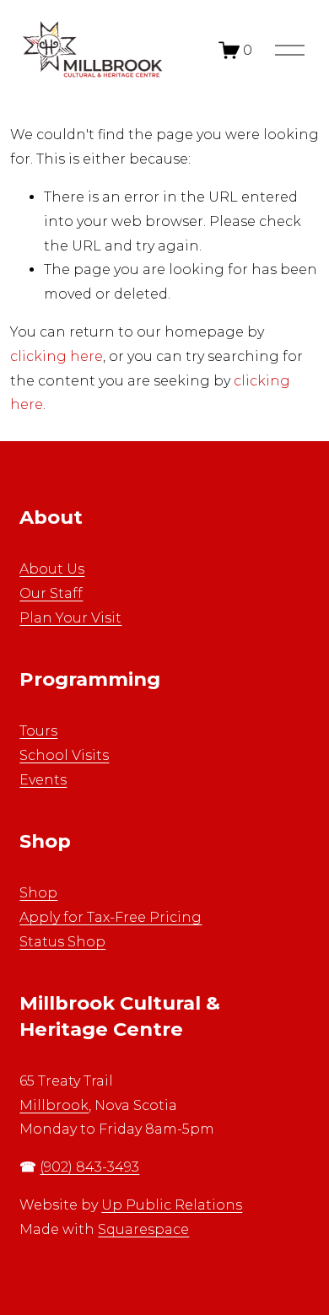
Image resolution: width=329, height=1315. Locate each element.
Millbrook (54, 1105)
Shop (38, 893)
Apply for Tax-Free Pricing (110, 917)
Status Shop (62, 942)
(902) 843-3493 (89, 1167)
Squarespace (143, 1229)
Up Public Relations (171, 1205)
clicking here (56, 356)
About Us (51, 569)
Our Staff (51, 593)
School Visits (64, 755)
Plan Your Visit (70, 618)
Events (43, 780)
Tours (38, 731)
